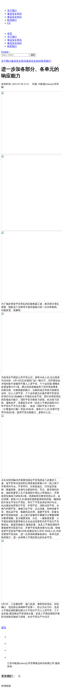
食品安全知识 (14, 17)
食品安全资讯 (14, 13)
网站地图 (13, 669)
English (4, 51)
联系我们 (12, 20)
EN (9, 23)
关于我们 (12, 10)
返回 (3, 627)
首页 (9, 33)
